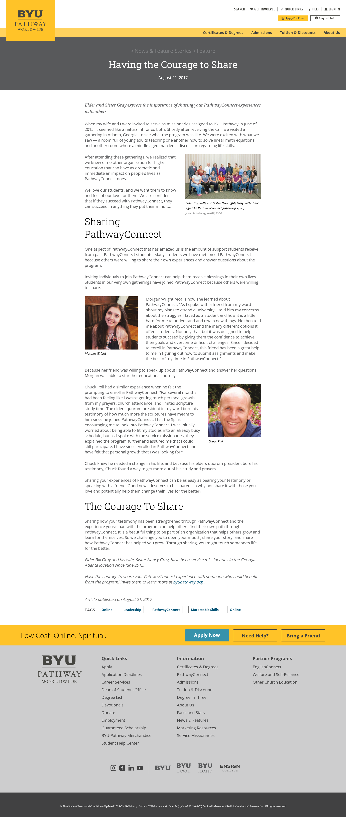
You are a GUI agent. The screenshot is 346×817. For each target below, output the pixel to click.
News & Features (192, 720)
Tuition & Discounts (195, 689)
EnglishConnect (267, 667)
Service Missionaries (196, 735)
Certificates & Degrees (197, 667)
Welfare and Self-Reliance (276, 674)
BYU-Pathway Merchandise (126, 735)
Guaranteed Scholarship (124, 728)
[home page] (31, 20)
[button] (237, 9)
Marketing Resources (196, 728)
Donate (108, 712)
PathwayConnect (192, 674)
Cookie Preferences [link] (213, 806)
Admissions (188, 682)
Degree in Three (191, 697)
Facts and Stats (191, 712)
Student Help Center (120, 743)
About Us (185, 705)
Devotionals (113, 705)
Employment (113, 720)
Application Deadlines (122, 674)
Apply (107, 667)
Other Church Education (275, 682)
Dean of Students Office (124, 689)
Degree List (112, 697)
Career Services (116, 682)
